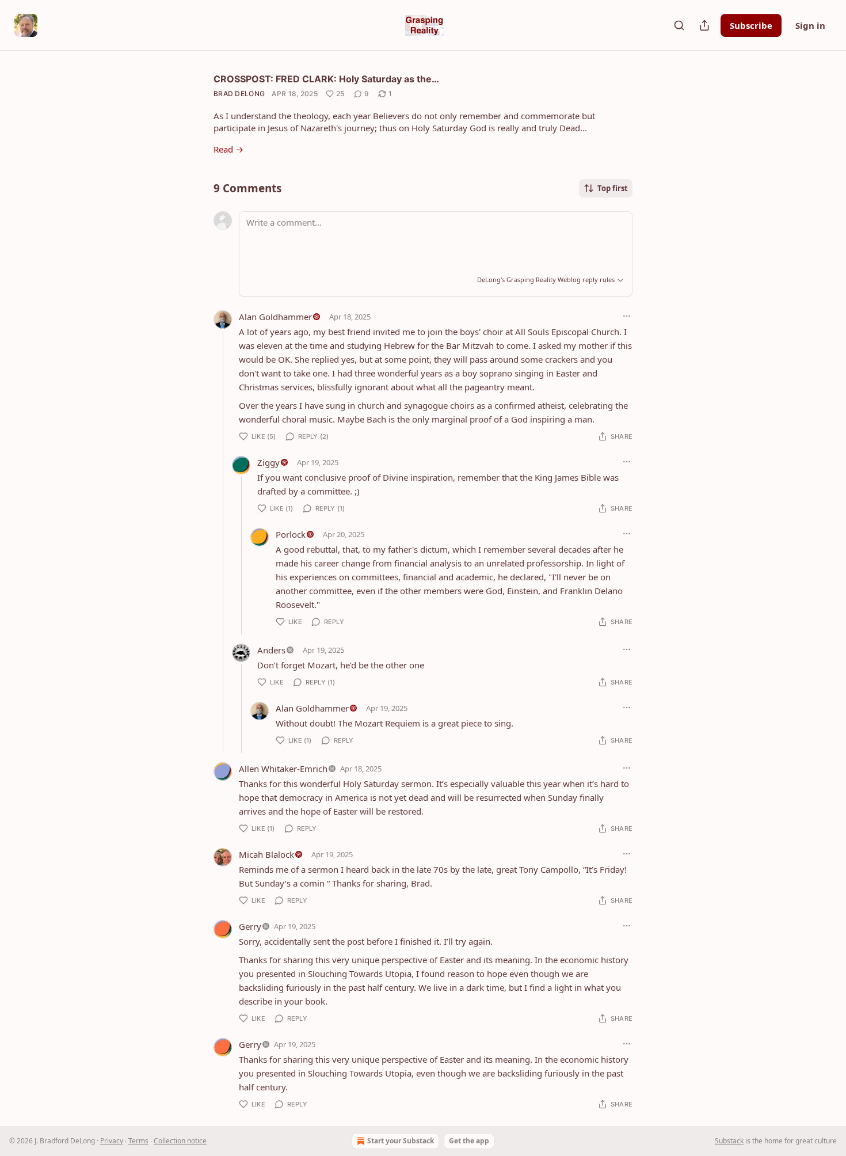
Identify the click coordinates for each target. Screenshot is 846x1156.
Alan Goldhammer (275, 316)
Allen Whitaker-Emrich (283, 768)
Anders (271, 650)
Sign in (810, 25)
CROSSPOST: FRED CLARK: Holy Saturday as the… (326, 79)
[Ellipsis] (627, 316)
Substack (729, 1141)
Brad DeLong (239, 93)
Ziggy (268, 462)
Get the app (469, 1141)
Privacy (111, 1141)
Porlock (291, 534)
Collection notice (180, 1141)
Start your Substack (400, 1141)
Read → (228, 149)
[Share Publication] (704, 25)
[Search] (679, 25)
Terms (138, 1141)
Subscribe (751, 25)
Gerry (250, 926)
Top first (612, 188)
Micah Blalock (266, 854)
